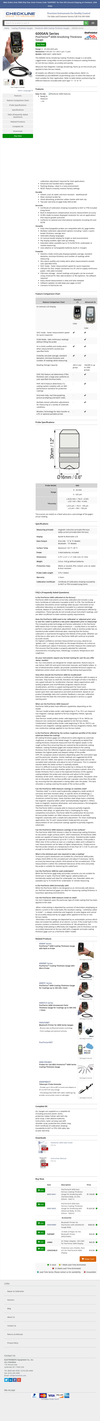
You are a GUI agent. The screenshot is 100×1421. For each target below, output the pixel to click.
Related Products (18, 122)
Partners (10, 1300)
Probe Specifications (17, 105)
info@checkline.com (18, 1375)
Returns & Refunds (15, 1334)
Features (17, 96)
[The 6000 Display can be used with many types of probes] (7, 82)
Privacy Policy (12, 1343)
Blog (9, 1308)
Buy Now (18, 136)
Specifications (18, 110)
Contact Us (11, 1326)
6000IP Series (45, 943)
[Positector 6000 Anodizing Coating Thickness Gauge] (18, 55)
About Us (11, 1317)
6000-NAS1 (51, 1194)
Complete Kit (17, 126)
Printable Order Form (50, 1399)
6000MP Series (46, 963)
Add (42, 1190)
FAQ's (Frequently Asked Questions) (18, 115)
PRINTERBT (44, 1022)
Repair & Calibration (15, 1291)
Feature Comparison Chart (18, 100)
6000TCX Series (46, 1003)
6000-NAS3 (51, 1208)
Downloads (17, 131)
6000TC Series (45, 983)
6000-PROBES (45, 1062)
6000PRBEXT (45, 1082)
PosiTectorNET (46, 1042)
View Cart (89, 1259)
